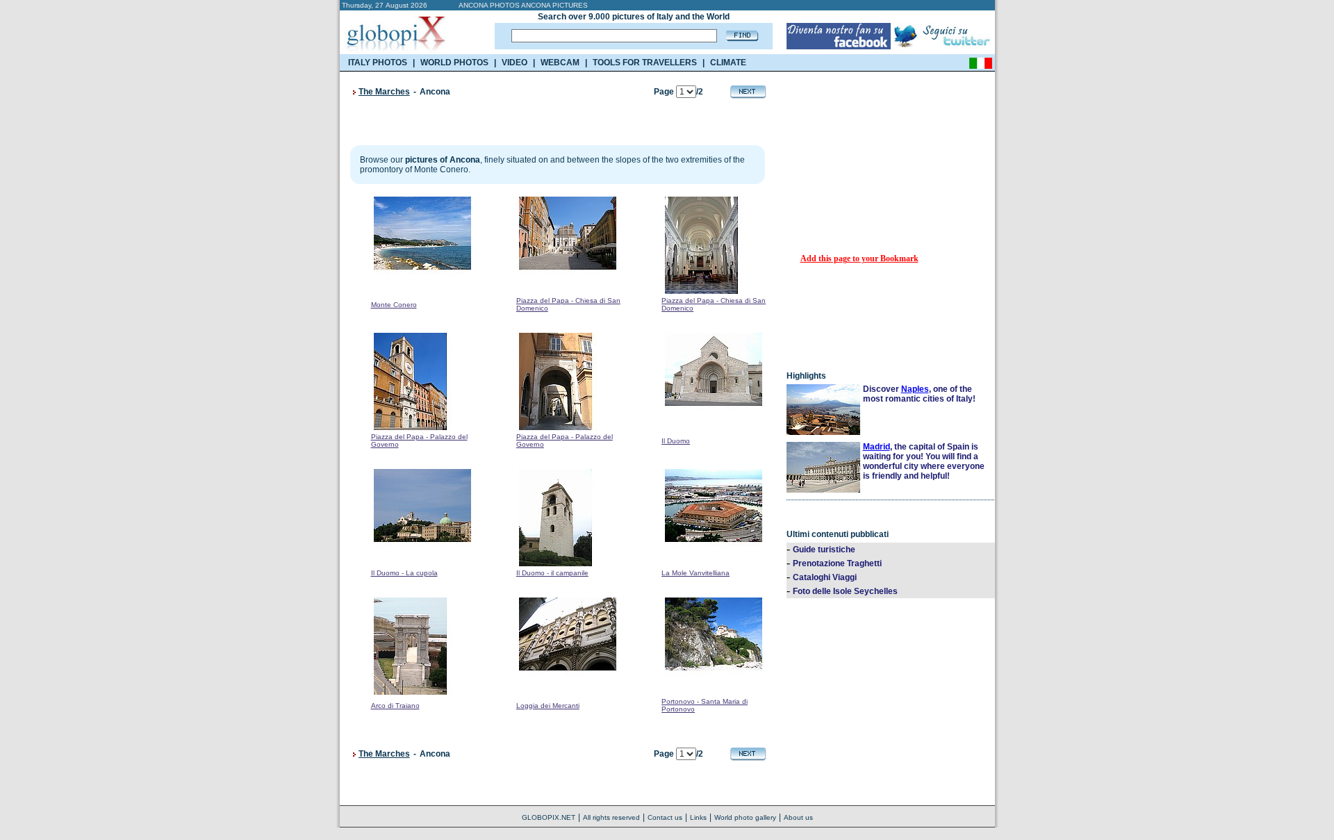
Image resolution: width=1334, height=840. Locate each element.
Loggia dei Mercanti (547, 705)
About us (798, 817)
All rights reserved (611, 817)
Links (698, 817)
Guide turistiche (824, 549)
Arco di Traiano (395, 705)
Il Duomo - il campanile (552, 573)
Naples (915, 389)
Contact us (665, 817)
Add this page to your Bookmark (859, 258)
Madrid (876, 447)
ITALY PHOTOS (377, 62)
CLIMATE (728, 62)
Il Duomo (675, 441)
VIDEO (514, 62)
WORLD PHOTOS (454, 62)
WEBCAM (560, 62)
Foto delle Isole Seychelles (845, 591)
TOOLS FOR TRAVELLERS (645, 62)
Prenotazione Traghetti (837, 563)
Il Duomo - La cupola (404, 573)
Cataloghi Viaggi (825, 577)
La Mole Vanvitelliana (695, 573)
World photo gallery (745, 817)
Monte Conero (394, 304)
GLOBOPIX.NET (548, 817)
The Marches (384, 92)
